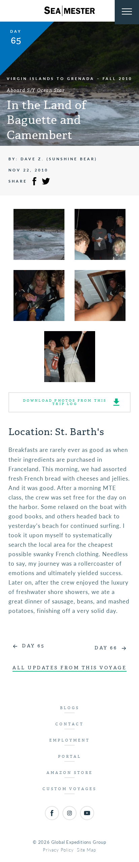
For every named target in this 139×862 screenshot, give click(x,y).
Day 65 (33, 646)
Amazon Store (70, 772)
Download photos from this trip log (65, 402)
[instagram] (69, 813)
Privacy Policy (58, 849)
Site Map (86, 849)
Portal (69, 756)
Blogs (69, 707)
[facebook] (52, 813)
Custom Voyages (69, 788)
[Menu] (127, 12)
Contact (69, 724)
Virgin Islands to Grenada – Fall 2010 (69, 78)
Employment (69, 740)
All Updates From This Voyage (69, 668)
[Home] (69, 11)
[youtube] (87, 813)
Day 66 (105, 648)
